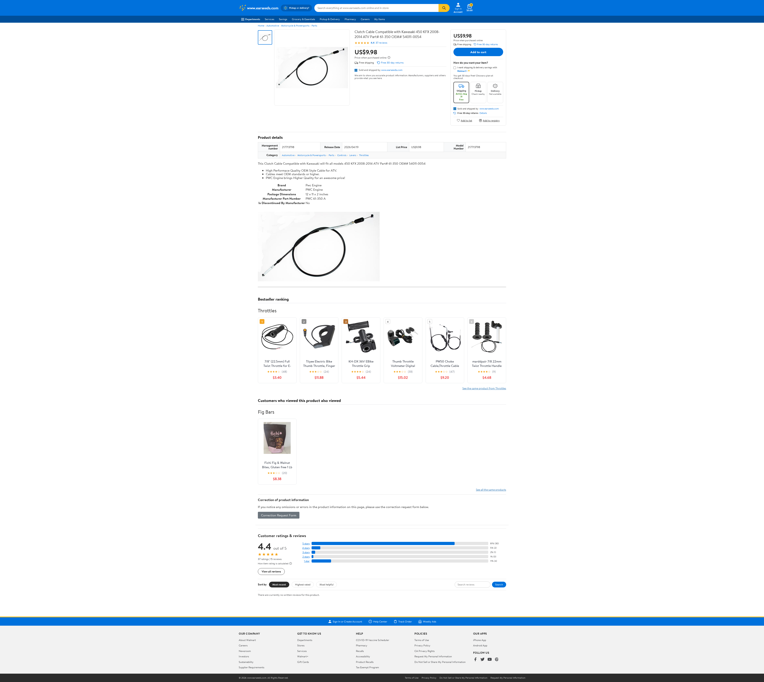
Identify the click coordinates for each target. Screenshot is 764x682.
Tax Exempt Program (367, 667)
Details (483, 113)
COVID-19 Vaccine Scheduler (372, 640)
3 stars (306, 552)
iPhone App (479, 640)
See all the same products (491, 489)
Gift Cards (303, 662)
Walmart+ (302, 656)
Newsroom (245, 651)
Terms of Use (421, 640)
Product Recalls (364, 662)
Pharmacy (350, 19)
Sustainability (246, 662)
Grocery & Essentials (303, 19)
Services (269, 19)
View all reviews (271, 571)
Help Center (380, 621)
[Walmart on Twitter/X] (482, 659)
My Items (379, 19)
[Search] (444, 8)
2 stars (306, 556)
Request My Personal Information (433, 656)
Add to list (466, 120)
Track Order (405, 621)
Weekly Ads (429, 621)
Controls (341, 155)
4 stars (306, 547)
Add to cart (478, 52)
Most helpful (326, 584)
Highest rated (302, 584)
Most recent (279, 584)
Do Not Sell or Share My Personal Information (440, 662)
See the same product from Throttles (484, 388)
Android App (480, 645)
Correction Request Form (278, 515)
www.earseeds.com (391, 70)
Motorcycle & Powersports (295, 25)
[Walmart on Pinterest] (497, 659)
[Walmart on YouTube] (489, 659)
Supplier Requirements (251, 667)
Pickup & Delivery (330, 19)
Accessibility (363, 656)
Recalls (360, 651)
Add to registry (491, 120)
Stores (300, 645)
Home (261, 25)
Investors (244, 656)
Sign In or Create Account (347, 621)
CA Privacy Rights (424, 651)
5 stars (306, 543)
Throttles (364, 155)
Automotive (272, 25)
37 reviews (381, 42)
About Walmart (247, 640)
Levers (352, 155)
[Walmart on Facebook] (475, 659)
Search (499, 584)
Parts (314, 25)
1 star (307, 561)
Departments (252, 19)
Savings (283, 19)
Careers (365, 19)
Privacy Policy (422, 645)
